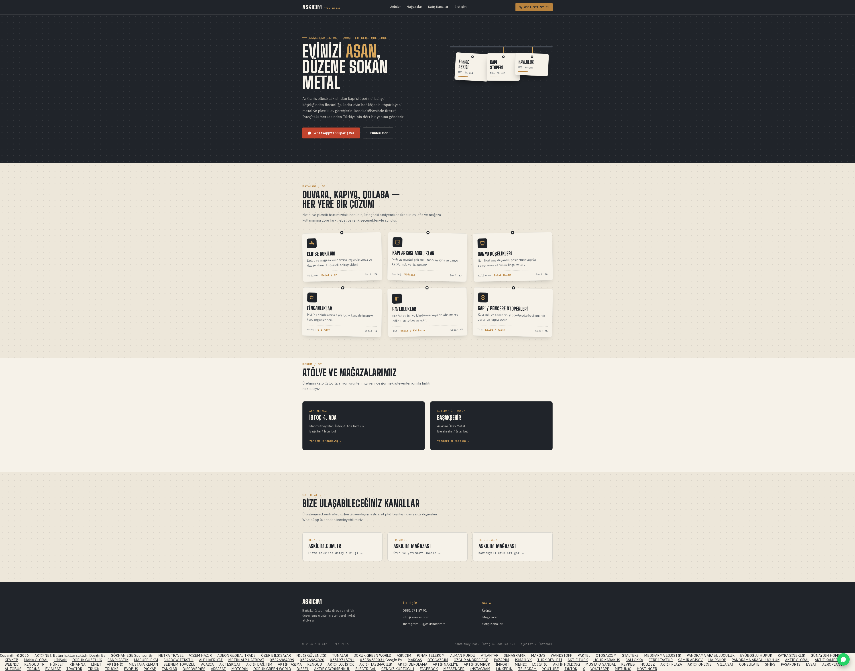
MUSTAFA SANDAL (600, 664)
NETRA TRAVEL (170, 655)
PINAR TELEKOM (431, 655)
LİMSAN (60, 660)
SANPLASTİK (118, 660)
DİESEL (303, 669)
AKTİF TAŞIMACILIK (375, 664)
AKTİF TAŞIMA (290, 664)
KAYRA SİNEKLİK (791, 655)
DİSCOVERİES (194, 669)
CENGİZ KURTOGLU (397, 669)
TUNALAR (340, 655)
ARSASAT (218, 669)
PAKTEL (584, 655)
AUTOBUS (13, 669)
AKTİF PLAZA (671, 664)
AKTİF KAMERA (827, 660)
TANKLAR (169, 669)
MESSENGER (453, 669)
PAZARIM (501, 660)
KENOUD (314, 664)
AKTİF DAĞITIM (259, 664)
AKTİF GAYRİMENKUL (332, 669)
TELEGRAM (527, 669)
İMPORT (502, 664)
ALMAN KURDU (462, 655)
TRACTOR (74, 669)
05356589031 (372, 660)
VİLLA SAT (725, 664)
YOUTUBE (550, 669)
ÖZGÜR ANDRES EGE (471, 660)
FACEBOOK (429, 669)
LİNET (96, 664)
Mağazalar (414, 7)
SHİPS (770, 664)
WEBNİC (12, 664)
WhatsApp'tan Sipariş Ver (334, 133)
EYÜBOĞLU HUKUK (756, 655)
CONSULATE (749, 664)
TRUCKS (111, 669)
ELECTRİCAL (365, 669)
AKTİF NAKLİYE (445, 664)
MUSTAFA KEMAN (143, 664)
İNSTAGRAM (480, 669)
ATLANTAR (489, 655)
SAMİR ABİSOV (690, 660)
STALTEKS (630, 655)
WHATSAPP (599, 669)
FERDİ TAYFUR (661, 660)
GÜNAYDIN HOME (825, 655)
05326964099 (282, 660)
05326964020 (312, 660)
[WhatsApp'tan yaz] (843, 659)
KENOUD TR (34, 664)
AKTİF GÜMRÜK (477, 664)
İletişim (460, 7)
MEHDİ (521, 664)
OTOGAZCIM (606, 655)
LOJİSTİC (540, 664)
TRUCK (93, 669)
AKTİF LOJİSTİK (341, 664)
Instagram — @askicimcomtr (424, 624)
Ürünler (395, 7)
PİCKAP (150, 669)
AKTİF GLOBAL (797, 660)
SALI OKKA (634, 660)
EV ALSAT (53, 669)
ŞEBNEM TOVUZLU (179, 664)
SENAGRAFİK (514, 655)
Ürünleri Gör (378, 133)
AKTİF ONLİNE (700, 664)
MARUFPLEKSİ (146, 660)
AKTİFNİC (115, 664)
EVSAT (811, 664)
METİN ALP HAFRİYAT (246, 660)
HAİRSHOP (717, 660)
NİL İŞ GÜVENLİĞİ (311, 655)
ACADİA (207, 664)
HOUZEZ (647, 664)
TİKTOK (570, 669)
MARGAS (538, 655)
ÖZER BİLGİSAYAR (276, 655)
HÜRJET (57, 664)
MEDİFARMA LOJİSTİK (662, 655)
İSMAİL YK (523, 660)
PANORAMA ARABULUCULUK (711, 655)
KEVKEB (11, 660)
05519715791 (342, 660)
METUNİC (623, 669)
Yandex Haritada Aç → (325, 441)
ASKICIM (321, 7)
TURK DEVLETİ (549, 660)
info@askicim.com (416, 617)
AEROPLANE (832, 664)
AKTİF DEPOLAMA (412, 664)
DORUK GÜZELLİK (87, 660)
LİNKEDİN (504, 669)
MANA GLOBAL (36, 660)
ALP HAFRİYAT (211, 660)
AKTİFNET (43, 655)
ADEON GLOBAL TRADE (236, 655)
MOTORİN (239, 669)
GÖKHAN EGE (122, 655)
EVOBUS (131, 669)
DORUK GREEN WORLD (372, 655)
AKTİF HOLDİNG (566, 664)
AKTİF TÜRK (578, 660)
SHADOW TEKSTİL (178, 660)
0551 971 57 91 (415, 610)
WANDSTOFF (561, 655)
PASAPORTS (790, 664)
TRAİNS (33, 669)
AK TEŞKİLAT (230, 664)
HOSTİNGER (647, 669)
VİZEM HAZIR (200, 655)
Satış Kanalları (438, 7)
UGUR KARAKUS (606, 660)
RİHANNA (77, 664)
